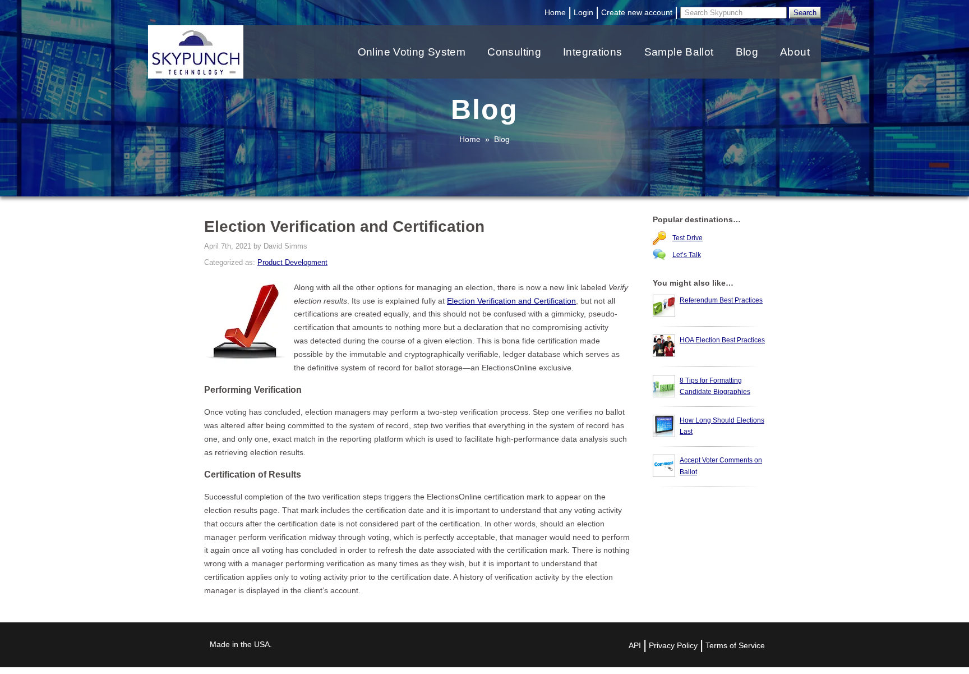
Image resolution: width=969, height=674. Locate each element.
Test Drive (687, 238)
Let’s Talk (686, 255)
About (795, 52)
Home (555, 12)
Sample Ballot (679, 52)
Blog (747, 52)
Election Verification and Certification (511, 300)
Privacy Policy (673, 645)
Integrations (592, 52)
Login (583, 12)
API (635, 645)
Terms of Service (735, 645)
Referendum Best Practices (721, 300)
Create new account (636, 12)
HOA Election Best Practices (722, 340)
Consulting (514, 52)
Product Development (292, 262)
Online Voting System (412, 52)
